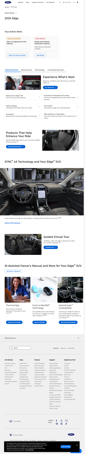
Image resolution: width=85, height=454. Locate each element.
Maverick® (71, 348)
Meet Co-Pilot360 (39, 322)
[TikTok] (66, 424)
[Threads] (62, 424)
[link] (26, 440)
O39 (60, 217)
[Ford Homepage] (71, 434)
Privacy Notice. (29, 450)
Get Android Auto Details (68, 322)
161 (68, 317)
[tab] (13, 70)
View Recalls (40, 55)
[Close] (77, 446)
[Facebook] (57, 421)
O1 (17, 141)
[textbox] (20, 348)
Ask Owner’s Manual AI (13, 271)
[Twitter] (62, 421)
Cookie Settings (65, 446)
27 (58, 217)
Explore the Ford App (14, 322)
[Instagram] (57, 424)
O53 (45, 315)
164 (10, 312)
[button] (26, 360)
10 (43, 315)
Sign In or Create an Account (17, 55)
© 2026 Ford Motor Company (15, 440)
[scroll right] (81, 301)
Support (7, 7)
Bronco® (63, 348)
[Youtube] (66, 421)
